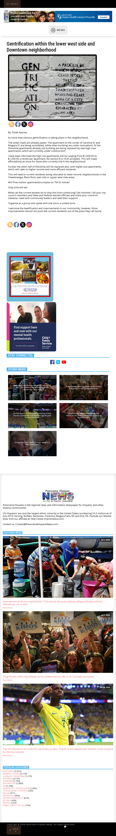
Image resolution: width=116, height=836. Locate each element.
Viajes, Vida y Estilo (14, 805)
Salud (6, 793)
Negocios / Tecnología (16, 788)
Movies (7, 802)
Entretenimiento (13, 798)
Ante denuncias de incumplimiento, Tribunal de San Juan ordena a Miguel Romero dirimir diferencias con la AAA (53, 603)
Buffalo (7, 778)
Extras (7, 800)
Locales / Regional (13, 776)
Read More (8, 608)
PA (4, 785)
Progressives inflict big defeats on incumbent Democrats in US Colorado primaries (48, 676)
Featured (8, 771)
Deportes (8, 795)
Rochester (9, 783)
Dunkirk (7, 780)
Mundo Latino (11, 773)
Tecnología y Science (15, 790)
